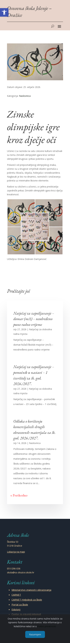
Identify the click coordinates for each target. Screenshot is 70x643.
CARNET (16, 594)
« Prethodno (19, 495)
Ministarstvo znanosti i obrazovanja (31, 589)
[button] (4, 12)
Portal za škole (20, 604)
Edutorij (16, 609)
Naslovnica (25, 95)
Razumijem (35, 634)
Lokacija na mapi (16, 551)
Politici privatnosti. (46, 626)
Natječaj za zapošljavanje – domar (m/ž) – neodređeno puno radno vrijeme (33, 319)
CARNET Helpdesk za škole (27, 599)
